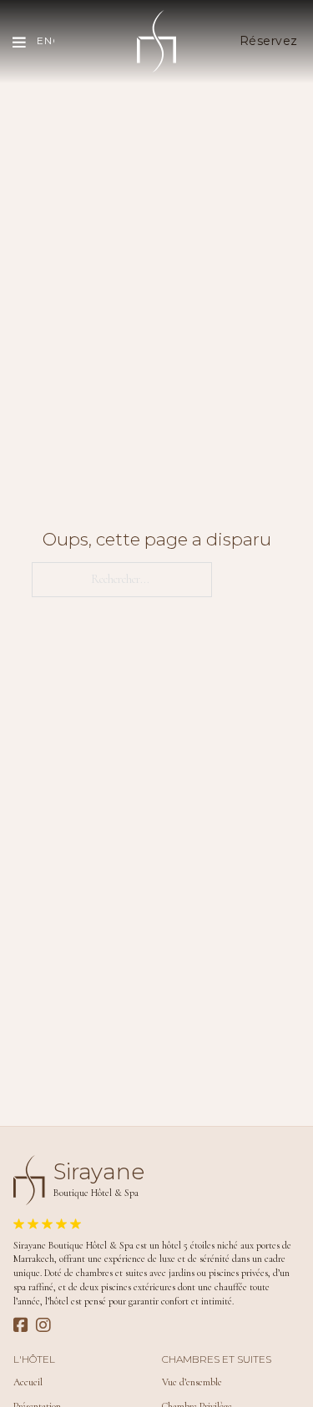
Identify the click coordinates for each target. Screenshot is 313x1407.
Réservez (269, 40)
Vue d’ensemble (192, 1382)
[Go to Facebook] (20, 1326)
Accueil (28, 1382)
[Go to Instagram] (43, 1326)
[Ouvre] (18, 41)
